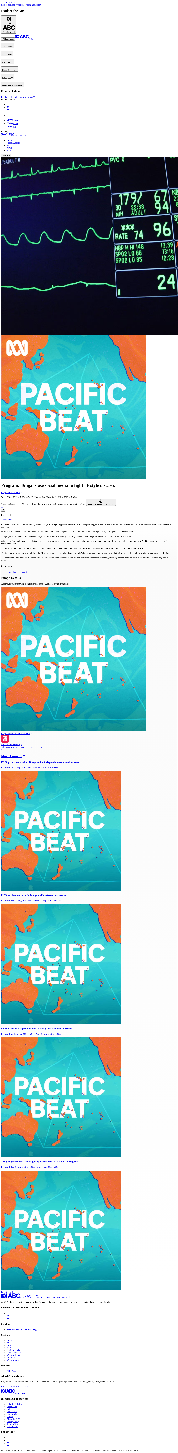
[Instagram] (8, 1319)
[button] (101, 502)
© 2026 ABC (12, 1426)
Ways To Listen (13, 1355)
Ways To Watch (14, 1360)
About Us (11, 1357)
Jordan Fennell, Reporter (17, 572)
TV (8, 145)
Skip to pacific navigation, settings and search (21, 5)
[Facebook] (8, 1313)
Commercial (12, 1414)
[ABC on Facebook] (8, 104)
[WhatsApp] (8, 1316)
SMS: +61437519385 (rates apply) (22, 1329)
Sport (9, 150)
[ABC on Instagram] (8, 110)
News (9, 148)
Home (9, 140)
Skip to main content (10, 2)
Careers (10, 1416)
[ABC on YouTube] (8, 107)
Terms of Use (12, 1424)
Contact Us (12, 1411)
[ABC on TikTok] (8, 1437)
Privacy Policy (13, 1421)
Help (9, 1409)
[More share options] (3, 510)
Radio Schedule (14, 1352)
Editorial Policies (14, 1404)
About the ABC (14, 1419)
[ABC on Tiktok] (8, 115)
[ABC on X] (8, 113)
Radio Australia (13, 143)
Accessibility (12, 1406)
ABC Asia (11, 1371)
